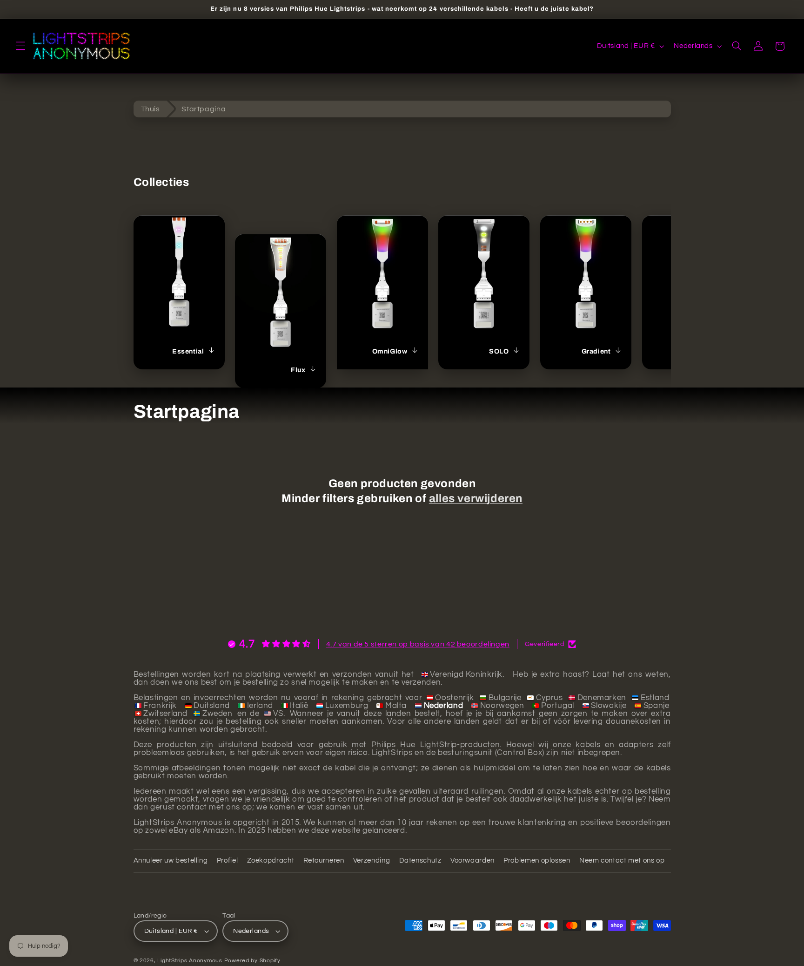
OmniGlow (389, 351)
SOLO (499, 351)
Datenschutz (420, 860)
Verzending (371, 860)
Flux (298, 370)
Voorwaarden (472, 860)
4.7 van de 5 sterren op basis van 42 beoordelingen (418, 644)
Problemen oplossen (536, 860)
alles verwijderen (476, 498)
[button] (20, 46)
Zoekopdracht (271, 860)
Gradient (596, 351)
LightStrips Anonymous (189, 960)
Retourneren (323, 860)
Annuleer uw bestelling (171, 860)
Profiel (227, 860)
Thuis (150, 109)
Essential (188, 351)
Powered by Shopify (252, 960)
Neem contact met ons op (622, 860)
